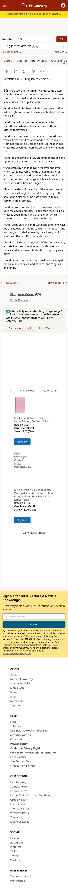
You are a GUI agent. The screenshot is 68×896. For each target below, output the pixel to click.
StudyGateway (19, 786)
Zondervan (16, 817)
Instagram (16, 842)
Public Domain (19, 300)
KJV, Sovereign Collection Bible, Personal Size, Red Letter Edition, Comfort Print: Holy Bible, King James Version (33, 494)
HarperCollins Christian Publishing (30, 795)
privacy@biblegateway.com (17, 653)
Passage (7, 60)
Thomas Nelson (19, 808)
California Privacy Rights (25, 748)
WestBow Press (19, 813)
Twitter (14, 855)
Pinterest (15, 847)
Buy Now (22, 441)
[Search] (61, 39)
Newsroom (17, 701)
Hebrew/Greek (39, 60)
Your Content (58, 60)
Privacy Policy (21, 650)
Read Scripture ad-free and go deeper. (35, 14)
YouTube (15, 860)
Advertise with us (20, 735)
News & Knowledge (22, 679)
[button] (63, 5)
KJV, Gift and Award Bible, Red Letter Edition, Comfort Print (31, 419)
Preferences (17, 881)
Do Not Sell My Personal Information (33, 752)
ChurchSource (18, 791)
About (14, 674)
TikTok (14, 851)
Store (13, 692)
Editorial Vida (18, 804)
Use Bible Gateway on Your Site (28, 730)
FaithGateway (18, 782)
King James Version (22, 294)
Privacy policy (19, 743)
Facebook (16, 838)
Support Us (17, 705)
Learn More (45, 327)
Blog (13, 696)
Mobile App (17, 688)
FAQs (13, 721)
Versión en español (21, 876)
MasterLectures (19, 821)
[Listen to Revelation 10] (42, 71)
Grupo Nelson (18, 799)
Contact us (16, 739)
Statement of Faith (21, 683)
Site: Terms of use (20, 761)
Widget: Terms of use (23, 765)
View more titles (34, 532)
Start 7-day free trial (20, 327)
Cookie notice (18, 757)
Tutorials (15, 726)
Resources (21, 60)
